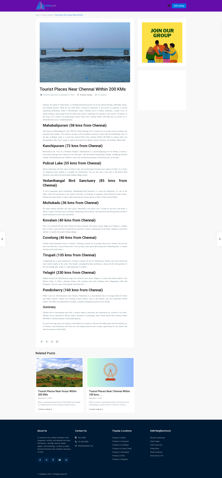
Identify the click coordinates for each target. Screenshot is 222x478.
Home (38, 15)
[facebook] (40, 460)
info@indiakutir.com (85, 446)
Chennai (50, 15)
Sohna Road (154, 448)
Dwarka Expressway (157, 438)
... (75, 405)
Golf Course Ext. (156, 445)
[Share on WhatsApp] (52, 342)
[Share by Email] (57, 342)
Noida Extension (156, 452)
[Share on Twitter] (47, 342)
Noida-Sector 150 (156, 456)
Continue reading (44, 409)
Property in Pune (119, 456)
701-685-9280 (83, 442)
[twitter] (46, 460)
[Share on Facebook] (42, 342)
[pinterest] (53, 460)
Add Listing (179, 6)
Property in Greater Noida (122, 448)
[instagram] (66, 460)
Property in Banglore (120, 459)
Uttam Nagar (155, 441)
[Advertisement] (162, 90)
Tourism (44, 15)
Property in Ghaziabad (121, 452)
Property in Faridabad (120, 445)
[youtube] (59, 460)
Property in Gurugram (121, 441)
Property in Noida (119, 438)
